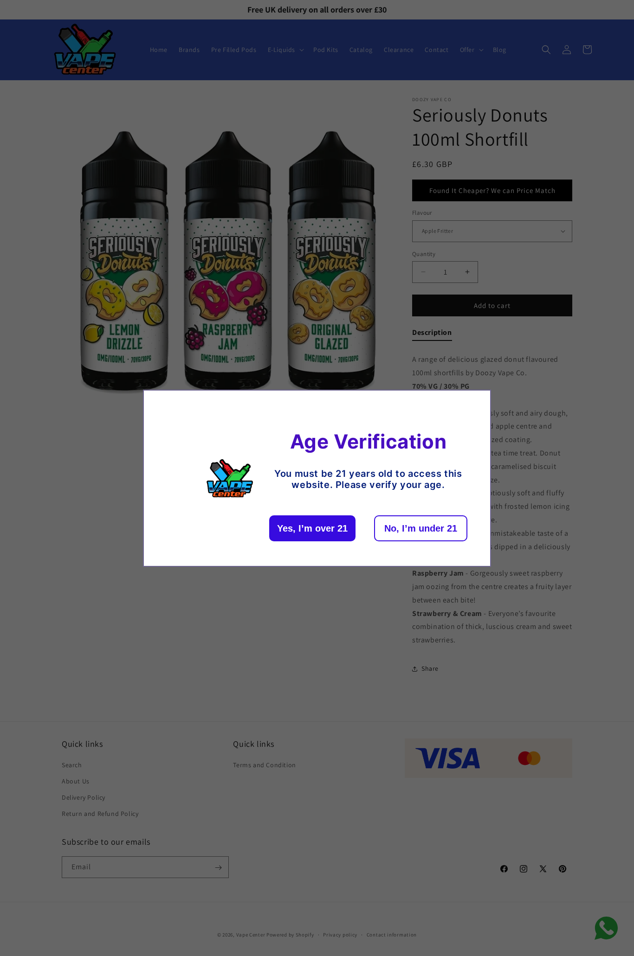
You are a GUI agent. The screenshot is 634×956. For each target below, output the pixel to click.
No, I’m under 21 (420, 528)
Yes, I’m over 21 (312, 528)
